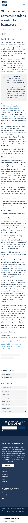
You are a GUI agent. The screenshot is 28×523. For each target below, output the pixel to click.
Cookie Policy (22, 510)
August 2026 (5, 387)
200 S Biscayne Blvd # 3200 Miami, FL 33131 (11, 488)
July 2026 (4, 391)
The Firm (4, 471)
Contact (4, 482)
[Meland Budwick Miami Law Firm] (3, 509)
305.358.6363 (8, 492)
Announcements (6, 374)
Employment (5, 355)
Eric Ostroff (14, 89)
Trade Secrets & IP (7, 358)
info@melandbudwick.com (11, 495)
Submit (21, 428)
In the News (19, 29)
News (3, 479)
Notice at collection (8, 521)
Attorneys (5, 477)
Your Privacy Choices (12, 518)
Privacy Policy (15, 510)
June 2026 (5, 394)
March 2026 (5, 405)
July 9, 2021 (12, 29)
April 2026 (5, 401)
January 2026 (6, 408)
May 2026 (4, 398)
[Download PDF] (5, 34)
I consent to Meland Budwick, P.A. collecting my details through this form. (13, 431)
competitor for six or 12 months (13, 116)
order (13, 59)
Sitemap (9, 511)
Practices (5, 474)
